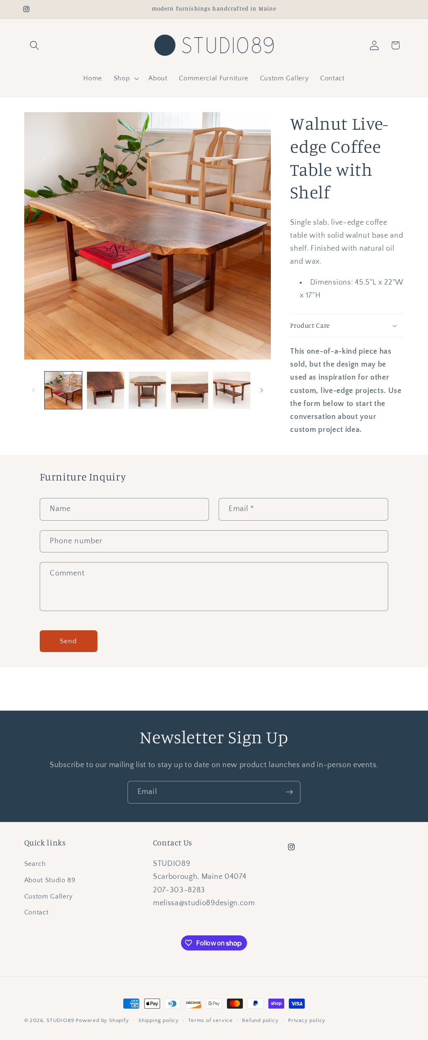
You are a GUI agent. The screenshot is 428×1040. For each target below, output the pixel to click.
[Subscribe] (289, 792)
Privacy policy (307, 1020)
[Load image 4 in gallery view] (189, 390)
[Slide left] (33, 390)
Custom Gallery (48, 896)
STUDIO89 (60, 1020)
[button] (35, 45)
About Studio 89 (50, 880)
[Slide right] (261, 390)
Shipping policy (158, 1020)
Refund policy (260, 1020)
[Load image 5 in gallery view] (231, 390)
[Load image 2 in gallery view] (105, 390)
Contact (36, 912)
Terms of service (210, 1020)
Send (68, 641)
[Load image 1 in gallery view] (63, 390)
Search (35, 864)
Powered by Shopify (102, 1020)
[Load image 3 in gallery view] (147, 390)
